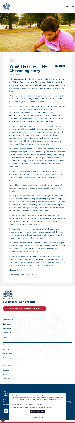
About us (6, 349)
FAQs (5, 374)
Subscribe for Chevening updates (24, 308)
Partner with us (8, 358)
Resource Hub (8, 319)
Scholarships (7, 324)
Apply (5, 337)
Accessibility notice (9, 366)
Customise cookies (37, 417)
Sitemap (6, 370)
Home (5, 345)
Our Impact (7, 333)
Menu (69, 6)
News (12, 60)
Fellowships (7, 328)
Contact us (7, 379)
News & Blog (7, 353)
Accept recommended (37, 411)
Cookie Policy (47, 407)
